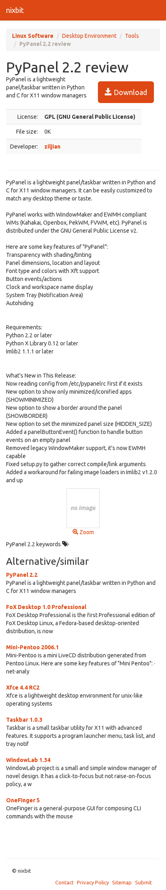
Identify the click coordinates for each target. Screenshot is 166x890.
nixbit (15, 10)
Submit (143, 882)
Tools (132, 36)
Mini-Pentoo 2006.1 (32, 647)
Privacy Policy (93, 882)
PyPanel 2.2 (21, 575)
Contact (64, 882)
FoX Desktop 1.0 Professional (46, 607)
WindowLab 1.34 (28, 760)
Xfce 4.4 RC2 (22, 687)
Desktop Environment (89, 36)
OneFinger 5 (23, 800)
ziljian (52, 146)
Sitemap (122, 882)
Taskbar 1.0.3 (24, 720)
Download (129, 92)
